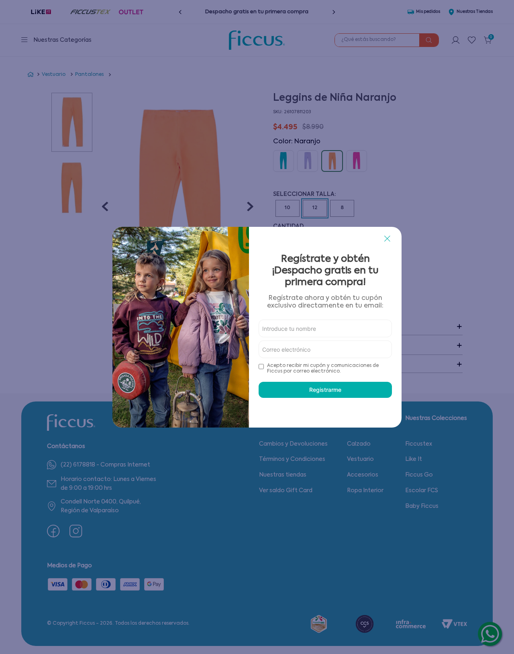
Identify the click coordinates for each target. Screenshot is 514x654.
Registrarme (325, 389)
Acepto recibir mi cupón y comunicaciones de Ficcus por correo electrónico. (323, 368)
